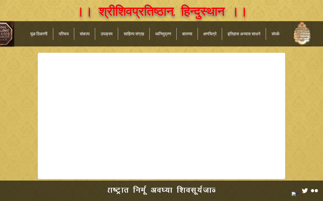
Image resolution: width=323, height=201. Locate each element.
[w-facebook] (295, 195)
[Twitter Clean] (304, 190)
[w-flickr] (314, 190)
